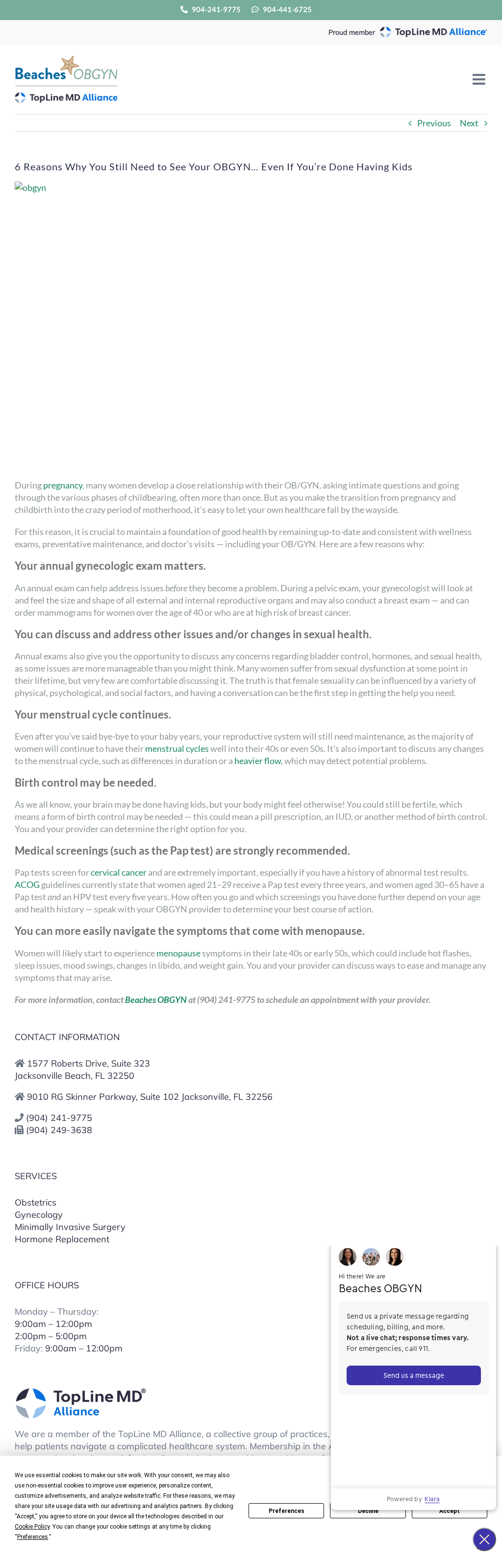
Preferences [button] (32, 1537)
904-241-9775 (215, 9)
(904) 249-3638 (59, 1130)
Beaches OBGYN (156, 999)
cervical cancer (118, 872)
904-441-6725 (286, 9)
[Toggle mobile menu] (480, 79)
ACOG (27, 884)
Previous (434, 122)
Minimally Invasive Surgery (70, 1226)
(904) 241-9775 (59, 1117)
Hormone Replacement (62, 1239)
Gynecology (39, 1214)
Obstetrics (35, 1202)
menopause (178, 953)
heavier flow (257, 760)
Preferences (286, 1511)
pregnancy (62, 485)
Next (469, 122)
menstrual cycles (177, 748)
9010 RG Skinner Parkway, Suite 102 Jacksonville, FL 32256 (150, 1096)
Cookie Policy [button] (32, 1526)
